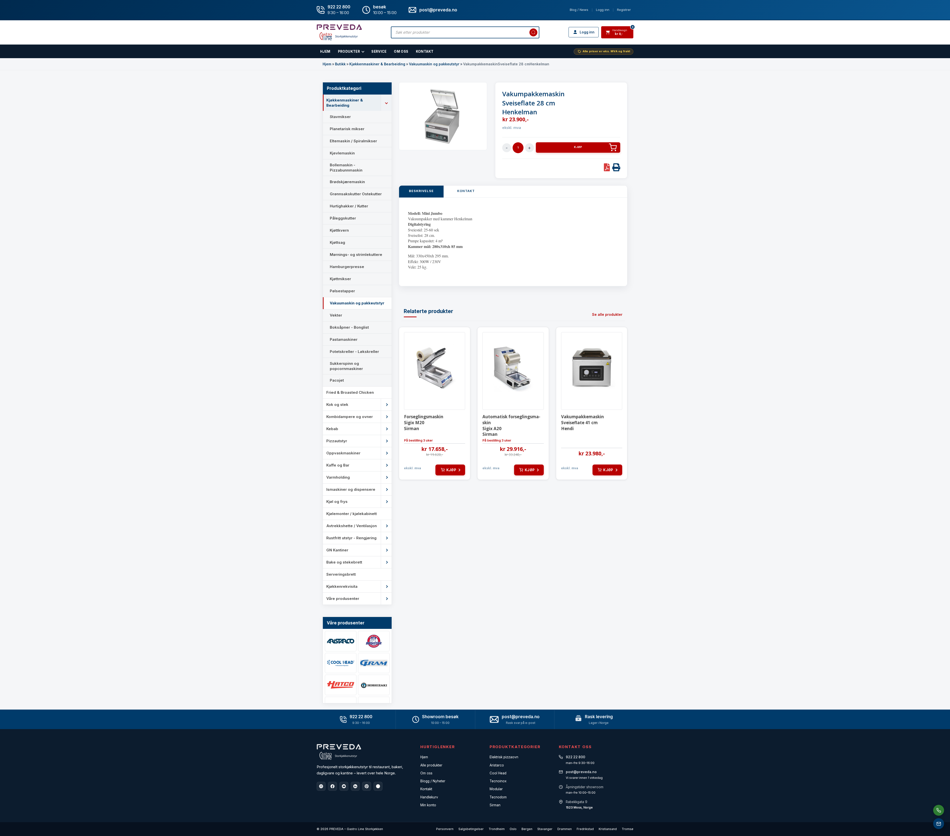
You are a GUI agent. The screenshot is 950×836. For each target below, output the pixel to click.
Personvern (444, 829)
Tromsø (627, 829)
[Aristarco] (340, 641)
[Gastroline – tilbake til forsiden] (339, 32)
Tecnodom (498, 797)
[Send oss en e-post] (938, 823)
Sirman (495, 805)
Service (378, 51)
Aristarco (497, 765)
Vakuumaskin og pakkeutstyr (434, 64)
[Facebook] (332, 786)
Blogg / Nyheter (432, 781)
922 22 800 (339, 6)
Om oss (426, 773)
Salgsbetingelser (471, 829)
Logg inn (602, 10)
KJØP (578, 147)
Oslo (513, 829)
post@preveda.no (521, 716)
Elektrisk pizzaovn (504, 757)
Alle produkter (431, 765)
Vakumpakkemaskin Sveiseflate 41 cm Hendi (582, 422)
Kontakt (425, 51)
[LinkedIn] (355, 786)
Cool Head (498, 773)
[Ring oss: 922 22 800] (938, 810)
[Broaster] (374, 641)
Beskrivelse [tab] (421, 191)
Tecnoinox (498, 781)
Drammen (564, 829)
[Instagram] (321, 786)
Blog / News (579, 10)
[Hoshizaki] (374, 685)
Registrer (624, 10)
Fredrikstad (585, 829)
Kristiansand (608, 829)
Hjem (327, 64)
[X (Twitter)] (378, 786)
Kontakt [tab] (466, 191)
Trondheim (497, 829)
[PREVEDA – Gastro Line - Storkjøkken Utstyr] (339, 752)
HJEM (325, 51)
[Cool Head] (340, 663)
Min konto (428, 805)
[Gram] (374, 663)
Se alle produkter (607, 314)
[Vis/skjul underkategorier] (386, 103)
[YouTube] (343, 786)
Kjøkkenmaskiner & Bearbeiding (377, 64)
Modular (496, 789)
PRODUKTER (349, 51)
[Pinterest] (366, 786)
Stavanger (544, 829)
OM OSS (401, 51)
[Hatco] (340, 685)
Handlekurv (429, 797)
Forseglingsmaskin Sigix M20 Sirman (423, 422)
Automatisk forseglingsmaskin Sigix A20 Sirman (511, 425)
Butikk (340, 64)
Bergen (527, 829)
